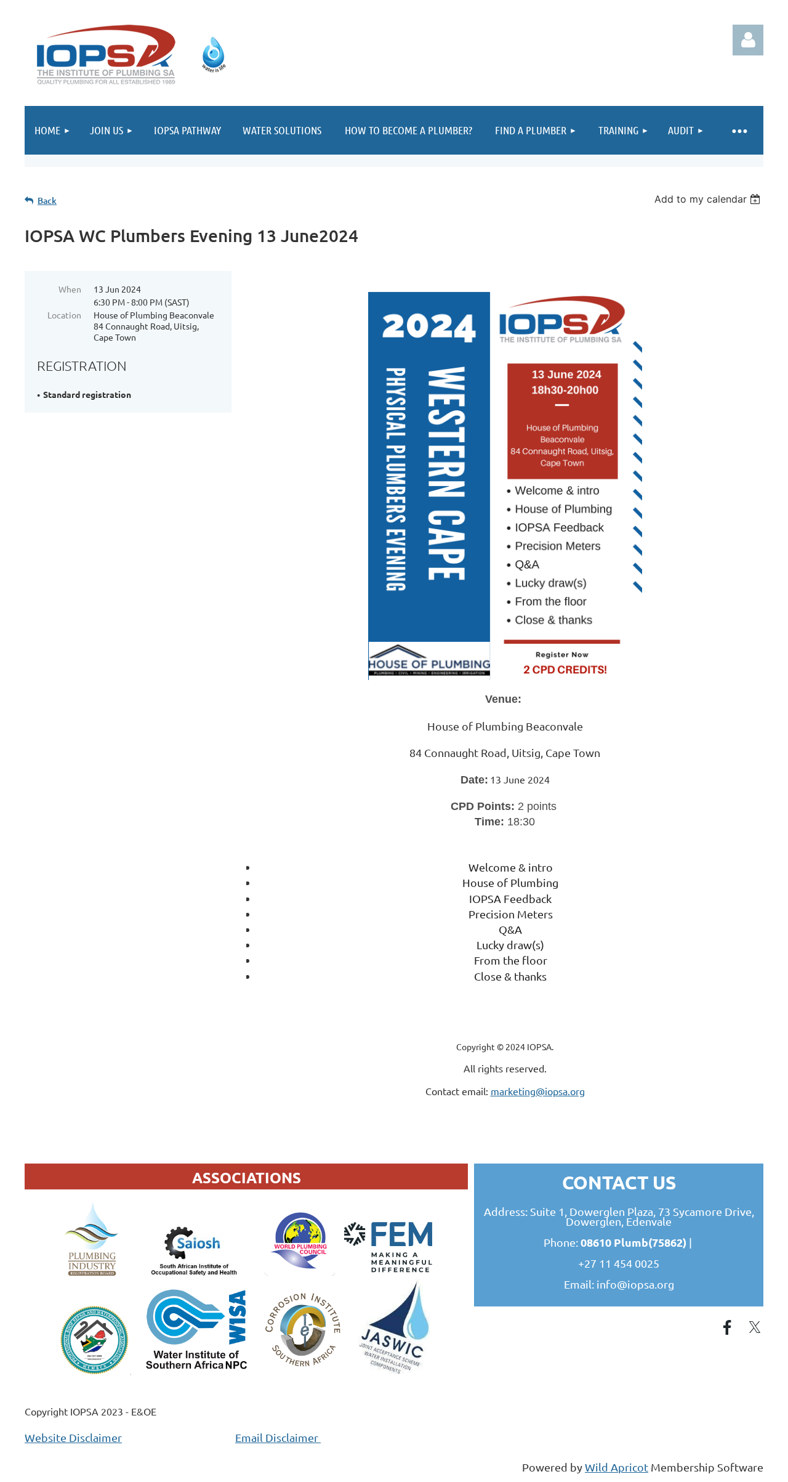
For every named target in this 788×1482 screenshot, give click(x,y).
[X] (754, 1327)
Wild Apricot (616, 1466)
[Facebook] (727, 1327)
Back (47, 200)
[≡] (738, 130)
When (69, 288)
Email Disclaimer (278, 1437)
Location (64, 314)
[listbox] (708, 199)
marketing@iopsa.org (538, 1091)
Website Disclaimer (73, 1437)
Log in (748, 40)
